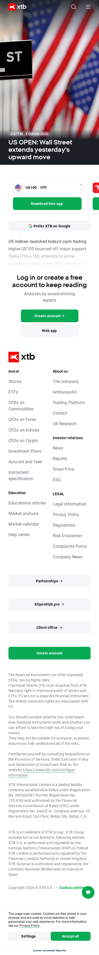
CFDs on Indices (23, 430)
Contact (60, 413)
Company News (68, 556)
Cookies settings (73, 887)
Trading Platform (69, 402)
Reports (60, 458)
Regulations (64, 525)
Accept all (70, 936)
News (58, 448)
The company (66, 381)
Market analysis (23, 513)
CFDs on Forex (22, 419)
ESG (57, 479)
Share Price (63, 469)
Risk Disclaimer (67, 535)
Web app (49, 330)
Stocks (14, 381)
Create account (49, 653)
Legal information (70, 504)
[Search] (73, 7)
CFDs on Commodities (21, 405)
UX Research (65, 423)
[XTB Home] (15, 7)
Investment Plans (24, 451)
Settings (28, 936)
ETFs (13, 392)
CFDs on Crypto (23, 440)
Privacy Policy (66, 514)
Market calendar (23, 524)
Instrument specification (20, 475)
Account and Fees (25, 461)
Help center (19, 534)
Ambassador (65, 392)
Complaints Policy (70, 546)
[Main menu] (88, 7)
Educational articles (27, 502)
